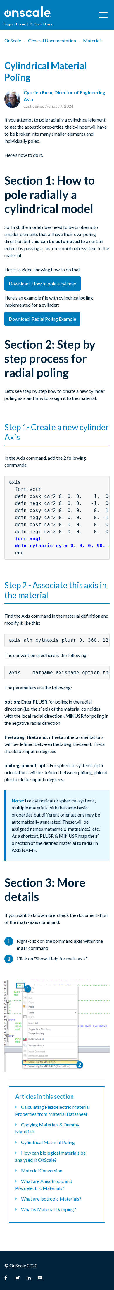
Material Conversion (41, 1170)
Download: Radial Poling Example (42, 319)
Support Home (15, 24)
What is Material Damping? (48, 1209)
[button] (103, 14)
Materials (93, 40)
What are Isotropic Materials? (51, 1198)
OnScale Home (41, 24)
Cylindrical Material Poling (48, 1142)
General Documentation (52, 40)
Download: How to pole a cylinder (43, 283)
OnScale (12, 40)
